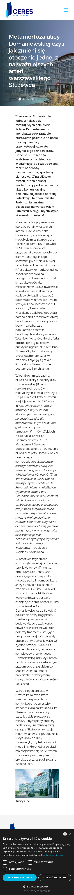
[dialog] (37, 862)
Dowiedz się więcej (55, 854)
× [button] (70, 833)
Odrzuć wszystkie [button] (54, 877)
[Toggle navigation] (66, 10)
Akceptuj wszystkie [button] (20, 877)
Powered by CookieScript (37, 891)
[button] (37, 886)
